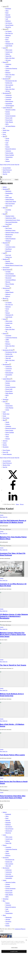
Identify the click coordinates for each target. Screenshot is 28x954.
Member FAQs (6, 172)
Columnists (8, 151)
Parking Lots (8, 257)
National (7, 41)
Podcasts (7, 161)
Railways (7, 296)
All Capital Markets (10, 126)
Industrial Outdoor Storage (12, 232)
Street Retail (8, 224)
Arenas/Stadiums (9, 273)
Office (7, 10)
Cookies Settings (14, 947)
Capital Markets (7, 107)
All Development (9, 105)
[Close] (26, 940)
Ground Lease (8, 52)
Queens (7, 37)
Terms (17, 504)
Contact (5, 442)
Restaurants (8, 251)
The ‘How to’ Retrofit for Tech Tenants (13, 665)
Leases (4, 47)
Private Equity (9, 120)
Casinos (7, 244)
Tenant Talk (8, 56)
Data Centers (8, 228)
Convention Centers (10, 247)
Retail (6, 12)
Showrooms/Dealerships (11, 222)
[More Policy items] (7, 401)
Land (6, 19)
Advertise (5, 440)
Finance (5, 62)
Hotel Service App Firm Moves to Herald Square (13, 782)
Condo (7, 195)
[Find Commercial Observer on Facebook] (13, 490)
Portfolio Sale (8, 82)
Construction (8, 97)
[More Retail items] (6, 214)
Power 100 (5, 452)
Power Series (6, 418)
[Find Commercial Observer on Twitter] (13, 479)
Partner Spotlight (9, 155)
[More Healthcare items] (9, 259)
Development (6, 93)
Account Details (7, 167)
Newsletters (5, 447)
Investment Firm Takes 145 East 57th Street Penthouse (12, 554)
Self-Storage (8, 236)
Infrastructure (6, 288)
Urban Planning (9, 407)
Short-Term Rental (10, 203)
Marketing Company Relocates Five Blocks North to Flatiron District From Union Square (13, 634)
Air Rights (8, 271)
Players (7, 140)
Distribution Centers (10, 230)
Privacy (22, 504)
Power (4, 134)
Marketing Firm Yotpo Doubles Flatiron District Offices (13, 538)
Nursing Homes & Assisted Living (13, 265)
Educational (8, 277)
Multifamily (8, 191)
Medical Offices (9, 263)
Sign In (2, 164)
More (4, 136)
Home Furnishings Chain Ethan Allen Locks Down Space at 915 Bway (12, 797)
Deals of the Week (10, 58)
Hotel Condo (8, 197)
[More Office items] (7, 207)
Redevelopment (9, 101)
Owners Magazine (7, 454)
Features (7, 146)
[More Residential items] (9, 189)
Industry (5, 187)
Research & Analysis (10, 149)
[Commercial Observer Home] (6, 3)
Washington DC (9, 43)
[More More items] (6, 136)
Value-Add (8, 87)
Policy (7, 144)
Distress (7, 70)
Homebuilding (9, 193)
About (4, 915)
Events (4, 132)
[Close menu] (1, 182)
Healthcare (8, 21)
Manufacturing (9, 234)
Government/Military (10, 280)
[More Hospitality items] (9, 243)
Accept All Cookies (14, 951)
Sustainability (8, 103)
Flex (6, 212)
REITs (7, 124)
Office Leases (8, 50)
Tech (4, 128)
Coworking (8, 209)
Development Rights (10, 275)
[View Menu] (1, 1)
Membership (8, 917)
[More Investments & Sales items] (14, 350)
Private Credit (8, 118)
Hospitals (7, 261)
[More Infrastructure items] (10, 288)
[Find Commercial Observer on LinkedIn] (13, 501)
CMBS (7, 66)
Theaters (7, 286)
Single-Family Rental (10, 201)
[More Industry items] (7, 6)
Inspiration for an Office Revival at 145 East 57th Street (13, 585)
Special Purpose (9, 25)
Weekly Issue (6, 130)
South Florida (8, 45)
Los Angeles (8, 31)
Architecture (8, 95)
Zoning (7, 409)
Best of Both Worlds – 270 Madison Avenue (12, 725)
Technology (5, 399)
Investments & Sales (8, 350)
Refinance (7, 72)
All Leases (8, 60)
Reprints (5, 444)
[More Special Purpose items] (11, 269)
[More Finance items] (7, 62)
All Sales (7, 91)
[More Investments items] (9, 79)
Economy (7, 113)
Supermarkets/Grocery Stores (12, 220)
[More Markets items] (7, 29)
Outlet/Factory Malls (10, 218)
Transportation (9, 157)
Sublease (7, 54)
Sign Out (17, 164)
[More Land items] (6, 253)
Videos (7, 159)
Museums (7, 282)
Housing (7, 403)
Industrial (7, 14)
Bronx (6, 39)
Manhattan (8, 35)
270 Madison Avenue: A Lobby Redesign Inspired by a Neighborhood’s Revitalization (14, 616)
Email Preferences (7, 170)
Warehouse (8, 240)
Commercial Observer (20, 929)
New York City (9, 33)
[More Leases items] (7, 48)
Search (16, 179)
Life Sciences (8, 23)
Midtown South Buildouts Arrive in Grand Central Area (12, 695)
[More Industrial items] (8, 226)
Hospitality (8, 17)
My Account (11, 164)
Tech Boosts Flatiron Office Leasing (12, 755)
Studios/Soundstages (10, 238)
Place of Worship (9, 284)
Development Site (9, 859)
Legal (6, 142)
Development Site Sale (11, 80)
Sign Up (6, 164)
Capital (4, 880)
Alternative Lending (10, 109)
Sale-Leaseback (9, 85)
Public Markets (9, 122)
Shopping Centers (9, 216)
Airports (7, 290)
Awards (7, 138)
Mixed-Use (8, 27)
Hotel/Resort (8, 249)
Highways (7, 294)
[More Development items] (10, 93)
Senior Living (8, 205)
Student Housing (9, 199)
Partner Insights (9, 153)
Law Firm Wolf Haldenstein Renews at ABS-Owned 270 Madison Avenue (13, 521)
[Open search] (1, 177)
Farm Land (8, 255)
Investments (6, 78)
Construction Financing (11, 68)
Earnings (7, 111)
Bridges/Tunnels (9, 292)
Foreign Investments (10, 115)
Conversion (8, 99)
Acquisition (8, 64)
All (6, 331)
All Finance (8, 76)
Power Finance (6, 450)
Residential (8, 8)
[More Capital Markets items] (11, 107)
